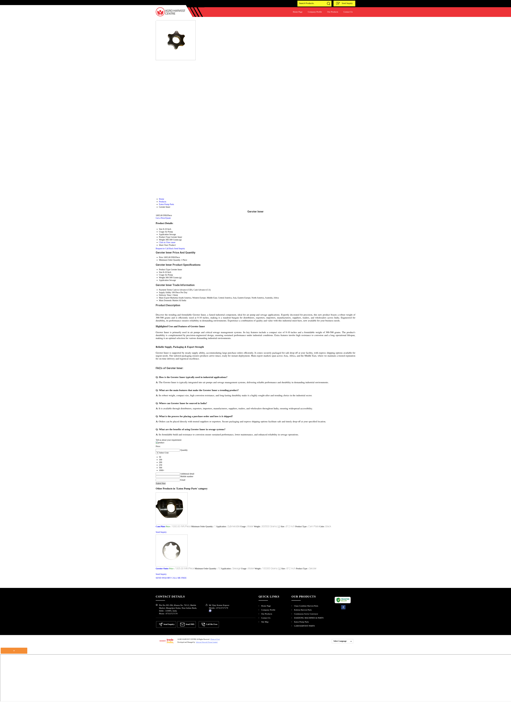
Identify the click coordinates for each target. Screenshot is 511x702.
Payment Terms (165, 290)
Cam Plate (160, 526)
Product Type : (307, 526)
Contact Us (348, 12)
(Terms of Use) (215, 639)
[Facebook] (343, 609)
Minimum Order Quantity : (203, 526)
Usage (161, 275)
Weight (162, 277)
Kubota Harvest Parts (303, 610)
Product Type (164, 269)
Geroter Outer (162, 568)
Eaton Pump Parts (301, 622)
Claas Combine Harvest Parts (306, 606)
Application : (228, 526)
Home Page (297, 12)
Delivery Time (165, 295)
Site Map (265, 622)
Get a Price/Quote (163, 218)
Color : (325, 526)
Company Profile (315, 12)
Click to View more (167, 242)
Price (161, 257)
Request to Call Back (165, 248)
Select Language (340, 641)
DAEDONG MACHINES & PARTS (309, 618)
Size (160, 272)
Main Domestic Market (168, 300)
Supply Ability (165, 292)
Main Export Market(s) (168, 298)
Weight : (267, 526)
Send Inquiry (347, 3)
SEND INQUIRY (163, 578)
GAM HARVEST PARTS (304, 626)
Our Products (332, 12)
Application (164, 280)
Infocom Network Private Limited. (207, 642)
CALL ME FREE (179, 578)
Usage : (246, 526)
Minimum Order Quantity (169, 260)
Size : (288, 526)
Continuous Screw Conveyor (306, 614)
